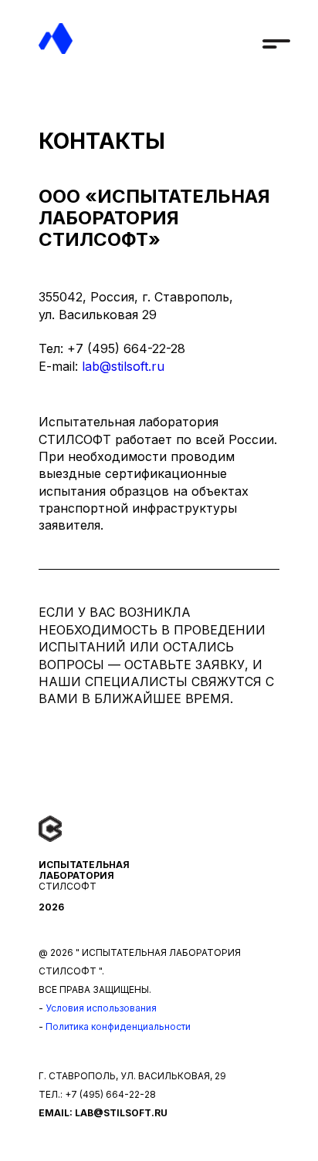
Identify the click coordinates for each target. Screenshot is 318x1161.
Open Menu (276, 39)
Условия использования (101, 1008)
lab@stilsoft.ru (123, 366)
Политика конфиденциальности (118, 1026)
